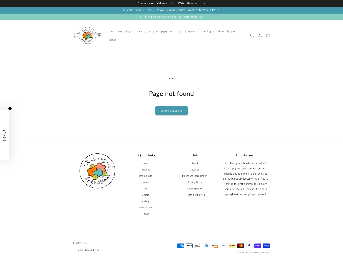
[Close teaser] (10, 108)
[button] (125, 31)
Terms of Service (196, 194)
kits (145, 188)
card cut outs (145, 175)
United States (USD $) (88, 250)
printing (145, 201)
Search (195, 163)
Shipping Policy (195, 188)
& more (145, 194)
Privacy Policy (195, 182)
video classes (145, 207)
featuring (145, 169)
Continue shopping (172, 110)
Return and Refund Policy (194, 175)
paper (145, 182)
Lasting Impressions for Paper (257, 252)
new (145, 163)
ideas (147, 213)
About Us (195, 169)
